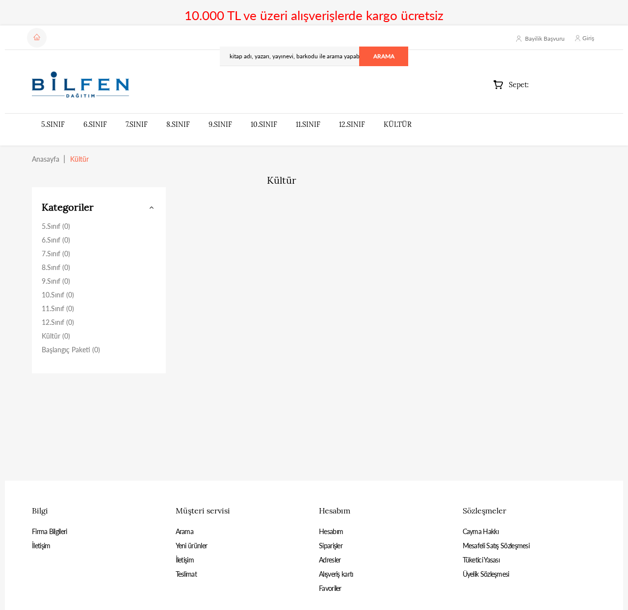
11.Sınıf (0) (58, 308)
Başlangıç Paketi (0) (71, 349)
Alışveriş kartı (336, 574)
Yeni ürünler (192, 545)
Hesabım (331, 531)
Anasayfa (45, 159)
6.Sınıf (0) (56, 240)
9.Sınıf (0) (56, 281)
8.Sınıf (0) (56, 267)
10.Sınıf (264, 124)
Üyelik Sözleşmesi (486, 574)
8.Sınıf (178, 124)
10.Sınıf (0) (58, 295)
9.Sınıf (220, 124)
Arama (185, 531)
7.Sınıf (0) (56, 253)
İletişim (41, 545)
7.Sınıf (137, 124)
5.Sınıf (53, 124)
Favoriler (330, 588)
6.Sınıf (95, 124)
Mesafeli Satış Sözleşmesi (496, 545)
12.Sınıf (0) (58, 322)
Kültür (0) (56, 336)
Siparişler (330, 545)
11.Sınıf (308, 124)
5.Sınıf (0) (56, 226)
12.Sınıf (352, 124)
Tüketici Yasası (481, 560)
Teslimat (186, 574)
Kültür (398, 124)
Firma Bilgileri (49, 531)
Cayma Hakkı (480, 531)
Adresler (329, 560)
